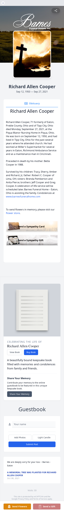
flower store (13, 213)
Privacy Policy (23, 499)
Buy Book (31, 352)
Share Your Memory (19, 394)
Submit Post (32, 444)
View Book (15, 352)
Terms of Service (40, 499)
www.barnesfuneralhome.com (23, 196)
